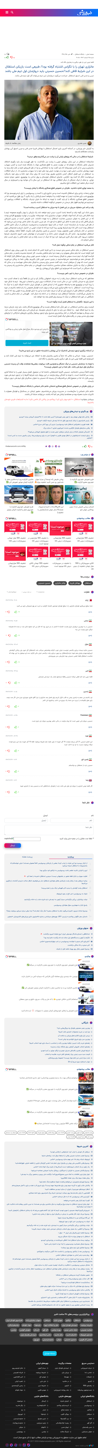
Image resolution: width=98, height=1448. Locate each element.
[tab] (70, 857)
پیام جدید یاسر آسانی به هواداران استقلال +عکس (72, 1255)
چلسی (13, 1330)
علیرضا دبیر (42, 1386)
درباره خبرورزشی (86, 1368)
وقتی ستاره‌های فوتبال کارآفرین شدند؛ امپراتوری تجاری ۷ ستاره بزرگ (66, 428)
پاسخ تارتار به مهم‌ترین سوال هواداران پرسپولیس (70, 905)
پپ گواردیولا (64, 1419)
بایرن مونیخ (42, 1419)
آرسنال (36, 1330)
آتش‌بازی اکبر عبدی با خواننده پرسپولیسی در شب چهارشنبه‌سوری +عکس (64, 941)
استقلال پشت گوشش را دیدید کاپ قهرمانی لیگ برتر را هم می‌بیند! (64, 888)
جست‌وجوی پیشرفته (85, 1390)
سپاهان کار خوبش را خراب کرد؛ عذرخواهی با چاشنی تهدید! (70, 1152)
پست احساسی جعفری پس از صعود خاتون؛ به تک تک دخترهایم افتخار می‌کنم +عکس (61, 1305)
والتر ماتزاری (60, 583)
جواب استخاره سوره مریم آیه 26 (79, 1062)
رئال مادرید (58, 1335)
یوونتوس (20, 1432)
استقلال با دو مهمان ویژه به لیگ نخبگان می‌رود (74, 1236)
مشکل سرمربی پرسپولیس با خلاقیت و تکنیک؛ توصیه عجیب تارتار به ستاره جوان (62, 1265)
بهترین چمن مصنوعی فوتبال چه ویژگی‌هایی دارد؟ (73, 1028)
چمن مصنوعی (88, 1133)
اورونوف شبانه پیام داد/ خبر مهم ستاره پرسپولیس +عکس (70, 1159)
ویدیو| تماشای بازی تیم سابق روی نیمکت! (75, 1248)
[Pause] (52, 344)
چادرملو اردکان (13, 1325)
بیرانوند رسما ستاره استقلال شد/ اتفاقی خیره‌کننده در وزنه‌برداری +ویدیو (65, 1240)
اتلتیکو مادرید (71, 1335)
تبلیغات (89, 1377)
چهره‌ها (66, 1377)
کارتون (67, 1386)
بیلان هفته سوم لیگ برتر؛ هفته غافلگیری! (75, 1178)
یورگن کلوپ (65, 1414)
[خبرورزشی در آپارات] (16, 1445)
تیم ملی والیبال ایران (28, 1335)
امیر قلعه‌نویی (18, 1377)
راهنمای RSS (87, 1386)
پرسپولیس (88, 1320)
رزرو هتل (89, 1137)
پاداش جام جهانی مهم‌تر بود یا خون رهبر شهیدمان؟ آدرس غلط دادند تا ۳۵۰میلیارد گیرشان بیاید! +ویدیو (54, 417)
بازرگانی (85, 1022)
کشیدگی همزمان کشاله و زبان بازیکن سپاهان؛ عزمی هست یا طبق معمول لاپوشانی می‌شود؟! (59, 432)
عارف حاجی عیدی (70, 1330)
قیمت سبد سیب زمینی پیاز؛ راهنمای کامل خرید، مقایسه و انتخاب (67, 1054)
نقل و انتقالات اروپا (51, 1325)
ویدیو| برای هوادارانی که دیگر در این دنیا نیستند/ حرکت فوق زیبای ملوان (64, 1286)
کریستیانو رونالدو (63, 1405)
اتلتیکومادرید (41, 1405)
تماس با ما (88, 1372)
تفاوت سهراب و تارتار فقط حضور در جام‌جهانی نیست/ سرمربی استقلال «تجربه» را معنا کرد (57, 876)
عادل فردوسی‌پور (17, 1368)
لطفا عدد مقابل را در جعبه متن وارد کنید (77, 838)
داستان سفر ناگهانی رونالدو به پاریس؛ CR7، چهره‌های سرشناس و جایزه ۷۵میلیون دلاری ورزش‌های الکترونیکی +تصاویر (47, 917)
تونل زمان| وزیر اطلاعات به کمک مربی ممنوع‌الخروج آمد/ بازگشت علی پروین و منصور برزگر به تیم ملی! (55, 1174)
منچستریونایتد (18, 1423)
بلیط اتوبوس (80, 1137)
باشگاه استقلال (79, 54)
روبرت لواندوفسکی (62, 1423)
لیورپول (36, 1339)
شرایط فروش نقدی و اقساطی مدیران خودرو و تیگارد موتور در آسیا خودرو (65, 1051)
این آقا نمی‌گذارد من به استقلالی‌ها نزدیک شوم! (74, 1218)
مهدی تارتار (58, 1320)
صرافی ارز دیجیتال (11, 1133)
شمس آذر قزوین (86, 1339)
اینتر (44, 1410)
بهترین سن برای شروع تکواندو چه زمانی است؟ (74, 1039)
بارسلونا (37, 1325)
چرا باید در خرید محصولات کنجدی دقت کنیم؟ (74, 1032)
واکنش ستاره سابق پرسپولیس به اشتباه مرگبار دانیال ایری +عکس (67, 1290)
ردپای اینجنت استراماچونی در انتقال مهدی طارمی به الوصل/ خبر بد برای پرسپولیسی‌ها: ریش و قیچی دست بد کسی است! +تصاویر (50, 436)
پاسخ (90, 612)
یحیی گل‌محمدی (17, 1386)
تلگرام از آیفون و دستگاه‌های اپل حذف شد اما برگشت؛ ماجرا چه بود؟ (67, 938)
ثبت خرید (27, 343)
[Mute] (55, 344)
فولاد (90, 1419)
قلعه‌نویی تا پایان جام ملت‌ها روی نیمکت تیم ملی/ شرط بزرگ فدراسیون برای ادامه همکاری (59, 1193)
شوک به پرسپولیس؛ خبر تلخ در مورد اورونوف (71, 894)
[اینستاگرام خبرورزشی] (7, 1445)
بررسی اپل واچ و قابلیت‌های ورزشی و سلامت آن (74, 1036)
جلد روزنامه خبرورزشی (61, 1390)
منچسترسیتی (48, 1339)
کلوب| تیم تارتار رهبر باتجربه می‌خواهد (77, 1200)
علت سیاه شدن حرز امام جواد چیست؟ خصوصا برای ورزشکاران (69, 1058)
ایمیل (45, 815)
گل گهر (45, 1330)
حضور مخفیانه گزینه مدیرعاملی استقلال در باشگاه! (73, 1275)
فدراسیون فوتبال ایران (14, 1320)
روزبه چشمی (56, 1330)
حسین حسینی (44, 583)
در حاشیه (66, 1381)
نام (92, 815)
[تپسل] (6, 319)
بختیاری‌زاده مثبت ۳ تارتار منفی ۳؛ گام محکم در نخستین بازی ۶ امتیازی (65, 1297)
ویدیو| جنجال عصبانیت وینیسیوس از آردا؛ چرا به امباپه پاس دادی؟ (66, 1244)
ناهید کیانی (19, 1381)
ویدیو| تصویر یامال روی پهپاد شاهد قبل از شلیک (72, 949)
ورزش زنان (65, 1372)
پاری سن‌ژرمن (41, 1423)
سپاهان (47, 1320)
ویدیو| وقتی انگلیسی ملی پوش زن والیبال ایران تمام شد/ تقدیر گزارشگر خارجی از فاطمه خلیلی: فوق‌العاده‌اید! (52, 1163)
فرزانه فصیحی (18, 1372)
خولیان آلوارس (25, 1330)
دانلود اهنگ (31, 1133)
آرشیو (90, 1381)
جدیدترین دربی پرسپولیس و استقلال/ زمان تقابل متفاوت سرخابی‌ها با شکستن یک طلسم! (59, 1301)
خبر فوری (79, 1133)
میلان (59, 1339)
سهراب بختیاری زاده (33, 1320)
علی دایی (43, 1381)
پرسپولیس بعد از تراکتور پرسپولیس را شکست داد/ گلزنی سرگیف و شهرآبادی (63, 1251)
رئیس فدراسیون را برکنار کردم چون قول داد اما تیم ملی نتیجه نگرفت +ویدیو (63, 421)
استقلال (88, 583)
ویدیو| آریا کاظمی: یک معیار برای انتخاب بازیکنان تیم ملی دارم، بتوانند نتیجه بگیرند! (60, 1229)
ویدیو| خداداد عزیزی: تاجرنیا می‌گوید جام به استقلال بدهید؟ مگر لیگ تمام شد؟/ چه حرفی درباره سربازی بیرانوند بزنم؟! (46, 911)
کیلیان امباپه (64, 1401)
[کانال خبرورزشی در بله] (28, 1445)
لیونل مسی (65, 1427)
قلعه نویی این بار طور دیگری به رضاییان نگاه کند (77, 62)
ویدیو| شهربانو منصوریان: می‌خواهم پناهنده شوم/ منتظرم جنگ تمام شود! (64, 1182)
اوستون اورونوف (86, 1335)
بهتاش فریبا (75, 583)
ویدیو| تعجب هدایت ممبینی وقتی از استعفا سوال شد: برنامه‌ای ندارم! (65, 1156)
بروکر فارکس (51, 1133)
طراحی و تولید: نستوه (81, 1446)
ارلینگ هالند (64, 1432)
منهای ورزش (82, 928)
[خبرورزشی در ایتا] (24, 1445)
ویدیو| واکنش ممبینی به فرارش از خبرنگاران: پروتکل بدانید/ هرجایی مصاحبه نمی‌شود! (60, 1170)
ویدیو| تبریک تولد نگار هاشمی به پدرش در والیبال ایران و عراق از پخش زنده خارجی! (60, 1214)
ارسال (12, 845)
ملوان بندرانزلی (87, 1432)
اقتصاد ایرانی (70, 1137)
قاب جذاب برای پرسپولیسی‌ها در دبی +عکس (74, 1279)
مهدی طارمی (42, 1390)
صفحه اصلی (90, 54)
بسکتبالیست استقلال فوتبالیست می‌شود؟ (75, 1282)
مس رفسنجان (87, 1427)
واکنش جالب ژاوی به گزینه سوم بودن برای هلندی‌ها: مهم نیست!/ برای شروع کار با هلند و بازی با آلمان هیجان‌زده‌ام (51, 1185)
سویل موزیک (41, 1133)
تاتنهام (43, 1427)
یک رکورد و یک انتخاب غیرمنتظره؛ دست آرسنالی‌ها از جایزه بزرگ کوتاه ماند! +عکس (61, 1167)
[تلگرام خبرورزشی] (11, 1445)
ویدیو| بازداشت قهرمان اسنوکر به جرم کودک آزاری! (72, 1294)
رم (22, 1410)
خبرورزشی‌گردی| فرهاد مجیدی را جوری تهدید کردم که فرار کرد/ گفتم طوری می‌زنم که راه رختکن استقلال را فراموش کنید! (49, 1210)
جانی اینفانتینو (45, 1335)
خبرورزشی (84, 12)
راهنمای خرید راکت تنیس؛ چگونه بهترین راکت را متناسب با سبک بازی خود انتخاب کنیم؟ (59, 1043)
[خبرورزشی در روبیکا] (20, 1445)
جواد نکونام (26, 1325)
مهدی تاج (43, 1377)
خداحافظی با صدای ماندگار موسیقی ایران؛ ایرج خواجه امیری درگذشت (66, 934)
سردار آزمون (42, 1368)
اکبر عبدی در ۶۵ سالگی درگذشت (79, 945)
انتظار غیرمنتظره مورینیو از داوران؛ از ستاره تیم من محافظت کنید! (67, 1189)
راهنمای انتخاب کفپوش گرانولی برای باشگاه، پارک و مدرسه (70, 1047)
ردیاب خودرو (70, 1133)
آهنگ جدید (61, 1133)
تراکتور (68, 1320)
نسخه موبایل (49, 1353)
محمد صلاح (65, 1410)
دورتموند (20, 1401)
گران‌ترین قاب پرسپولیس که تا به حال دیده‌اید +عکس (70, 1197)
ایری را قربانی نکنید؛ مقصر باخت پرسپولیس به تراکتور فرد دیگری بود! (63, 870)
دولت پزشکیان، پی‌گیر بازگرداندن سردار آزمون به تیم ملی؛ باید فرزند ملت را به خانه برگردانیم (55, 899)
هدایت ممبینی (86, 1330)
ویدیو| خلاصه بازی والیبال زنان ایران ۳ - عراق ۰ (73, 1233)
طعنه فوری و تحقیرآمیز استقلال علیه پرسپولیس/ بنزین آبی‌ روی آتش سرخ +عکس (61, 424)
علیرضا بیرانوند (86, 1325)
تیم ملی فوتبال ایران (69, 1325)
